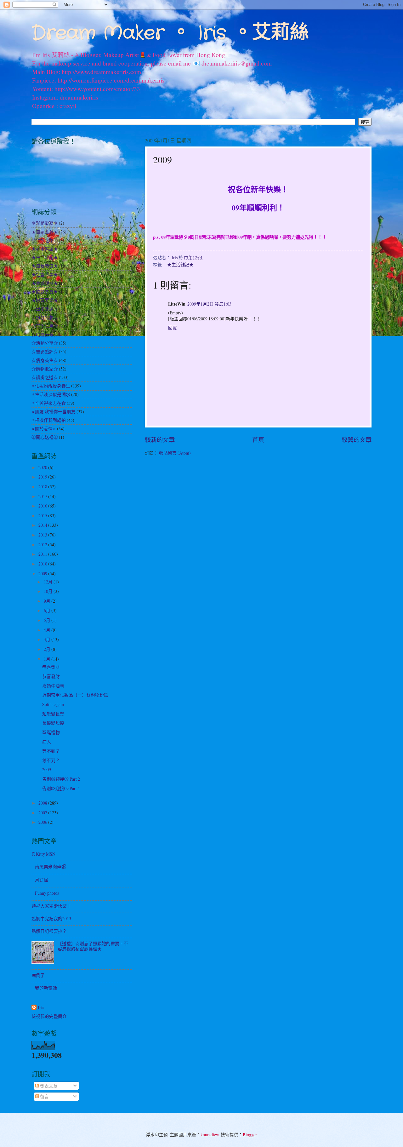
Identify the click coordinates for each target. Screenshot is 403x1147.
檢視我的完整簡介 (49, 1016)
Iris (41, 1008)
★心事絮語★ (44, 249)
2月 (47, 649)
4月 (47, 630)
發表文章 (48, 1086)
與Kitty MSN (43, 854)
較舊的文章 (357, 440)
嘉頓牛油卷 (53, 686)
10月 (49, 591)
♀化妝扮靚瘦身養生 (50, 386)
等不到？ (51, 751)
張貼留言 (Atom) (175, 453)
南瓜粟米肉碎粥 (50, 866)
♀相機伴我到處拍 (48, 420)
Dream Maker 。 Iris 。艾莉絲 (170, 33)
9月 (47, 601)
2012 (43, 545)
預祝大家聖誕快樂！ (51, 906)
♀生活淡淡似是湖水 (50, 394)
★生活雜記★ (180, 264)
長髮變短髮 (53, 723)
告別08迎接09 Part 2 (61, 779)
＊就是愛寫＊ (44, 223)
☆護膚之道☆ (44, 377)
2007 (43, 813)
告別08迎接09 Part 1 (61, 788)
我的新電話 (46, 988)
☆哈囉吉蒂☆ (44, 334)
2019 (43, 477)
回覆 (172, 327)
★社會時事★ (44, 275)
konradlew (210, 1135)
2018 (43, 487)
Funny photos (47, 893)
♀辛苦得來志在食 (48, 403)
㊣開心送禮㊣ (44, 437)
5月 (47, 620)
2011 (43, 554)
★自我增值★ (44, 266)
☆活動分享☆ (44, 343)
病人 (46, 742)
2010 (43, 564)
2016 (43, 506)
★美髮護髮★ (44, 283)
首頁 (258, 440)
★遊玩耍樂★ (44, 300)
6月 (47, 610)
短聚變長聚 (53, 714)
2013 (43, 535)
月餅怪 (41, 880)
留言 (44, 1096)
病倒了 (38, 975)
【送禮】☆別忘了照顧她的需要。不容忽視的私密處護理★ (93, 946)
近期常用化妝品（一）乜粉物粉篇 (75, 695)
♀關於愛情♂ (43, 429)
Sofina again (53, 704)
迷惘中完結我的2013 (51, 918)
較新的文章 (160, 440)
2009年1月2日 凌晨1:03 (209, 304)
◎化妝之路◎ (44, 240)
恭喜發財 (51, 667)
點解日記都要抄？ (49, 931)
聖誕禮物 (51, 732)
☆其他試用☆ (44, 326)
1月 (47, 659)
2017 (43, 496)
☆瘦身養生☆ (44, 360)
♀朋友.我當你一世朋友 (53, 412)
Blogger (250, 1135)
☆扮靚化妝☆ (44, 317)
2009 (43, 573)
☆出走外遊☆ (44, 309)
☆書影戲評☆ (44, 351)
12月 (49, 582)
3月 (47, 639)
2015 (43, 516)
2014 (43, 525)
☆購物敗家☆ (44, 369)
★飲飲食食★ (44, 292)
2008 (43, 803)
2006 (43, 822)
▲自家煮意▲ (44, 232)
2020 (43, 467)
